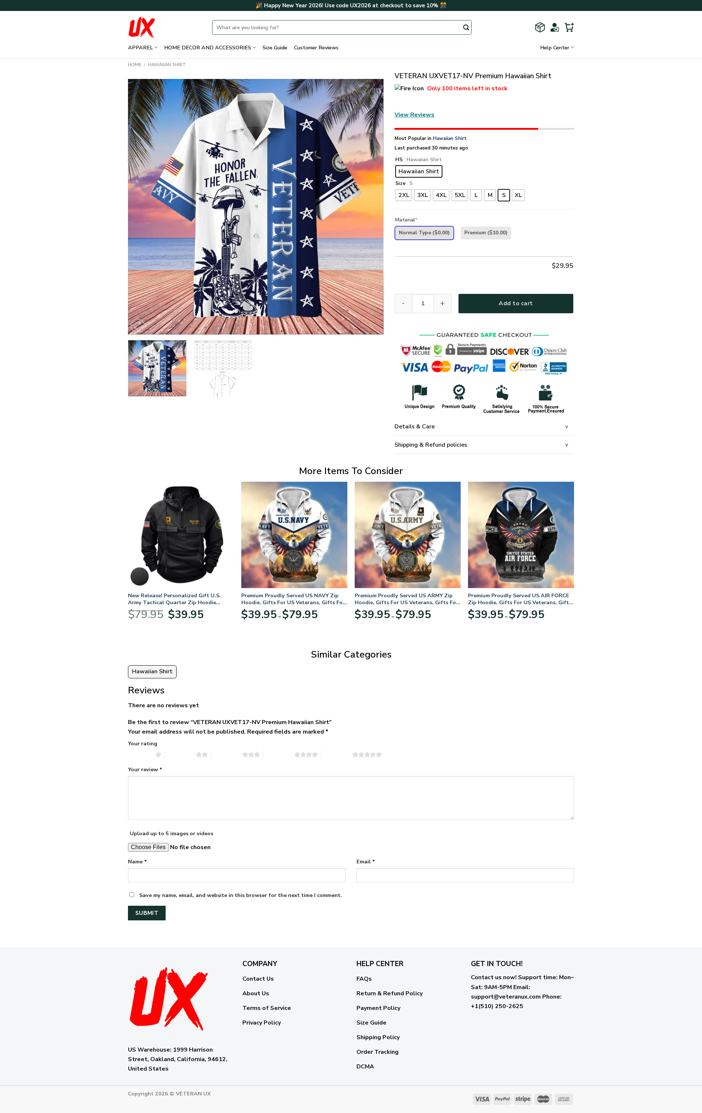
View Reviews (414, 115)
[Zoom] (138, 326)
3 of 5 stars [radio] (226, 754)
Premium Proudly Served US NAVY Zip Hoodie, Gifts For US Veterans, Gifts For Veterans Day (293, 599)
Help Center (554, 47)
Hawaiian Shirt (167, 64)
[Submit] (466, 28)
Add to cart (516, 303)
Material (406, 219)
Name (137, 861)
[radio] (419, 171)
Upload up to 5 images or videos (171, 833)
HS (399, 160)
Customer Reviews (316, 47)
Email (365, 861)
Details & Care (415, 427)
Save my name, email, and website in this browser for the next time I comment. (240, 895)
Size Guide (275, 47)
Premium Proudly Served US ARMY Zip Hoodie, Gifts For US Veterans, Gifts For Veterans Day (406, 599)
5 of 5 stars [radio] (336, 754)
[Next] (369, 206)
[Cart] (569, 27)
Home (134, 64)
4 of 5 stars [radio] (278, 754)
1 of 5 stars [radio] (139, 754)
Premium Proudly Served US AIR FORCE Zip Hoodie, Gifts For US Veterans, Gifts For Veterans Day (519, 599)
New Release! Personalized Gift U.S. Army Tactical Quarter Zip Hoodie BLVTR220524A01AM (174, 599)
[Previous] (142, 206)
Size (400, 183)
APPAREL (140, 47)
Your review (145, 769)
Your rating (142, 743)
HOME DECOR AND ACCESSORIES (207, 47)
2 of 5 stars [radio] (180, 754)
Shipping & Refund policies (431, 445)
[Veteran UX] (164, 27)
